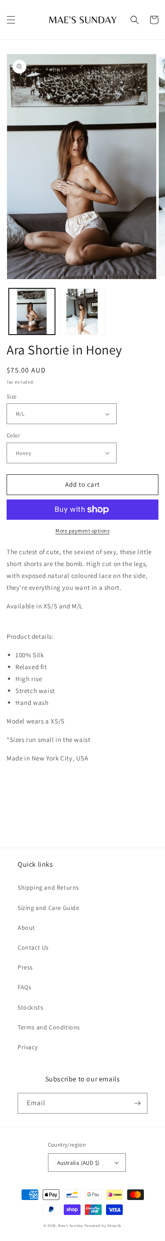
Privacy (27, 1047)
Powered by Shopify (103, 1225)
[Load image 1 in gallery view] (32, 311)
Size (12, 396)
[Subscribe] (137, 1103)
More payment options (82, 530)
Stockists (30, 1007)
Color (13, 435)
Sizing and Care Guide (49, 908)
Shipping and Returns (48, 887)
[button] (11, 20)
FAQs (24, 987)
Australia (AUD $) (78, 1162)
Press (25, 967)
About (26, 928)
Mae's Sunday (70, 1225)
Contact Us (33, 947)
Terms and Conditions (49, 1027)
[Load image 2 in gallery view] (82, 311)
